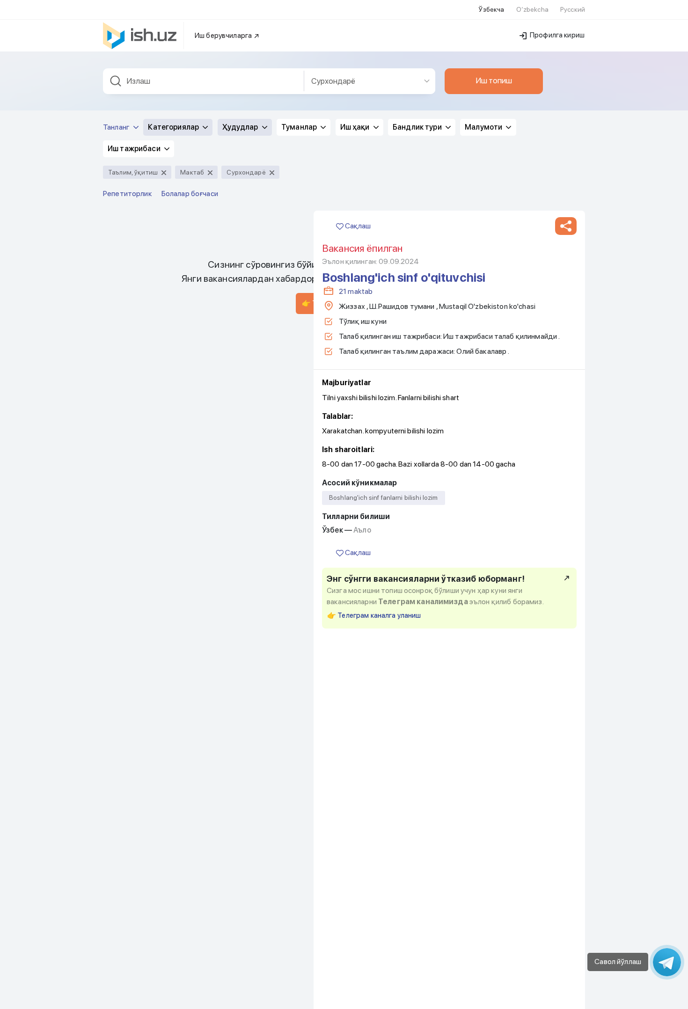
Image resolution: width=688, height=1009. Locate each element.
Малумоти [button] (484, 127)
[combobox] (203, 81)
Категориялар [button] (174, 127)
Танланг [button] (117, 127)
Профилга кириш (556, 35)
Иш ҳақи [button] (355, 127)
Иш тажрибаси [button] (135, 148)
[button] (566, 226)
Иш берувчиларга (224, 35)
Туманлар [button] (299, 127)
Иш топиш (494, 80)
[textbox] (203, 81)
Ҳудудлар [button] (241, 127)
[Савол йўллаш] (667, 962)
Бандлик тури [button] (418, 127)
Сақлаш (357, 225)
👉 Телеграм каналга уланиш (374, 615)
